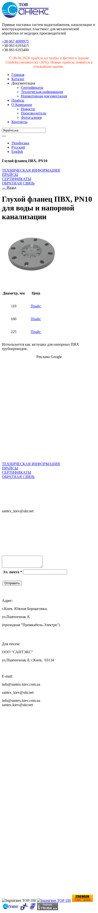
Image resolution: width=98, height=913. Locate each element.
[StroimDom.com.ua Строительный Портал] (82, 900)
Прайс (36, 306)
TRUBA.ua (48, 908)
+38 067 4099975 (15, 41)
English (17, 152)
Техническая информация (42, 92)
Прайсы (17, 100)
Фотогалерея (31, 117)
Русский (18, 147)
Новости (28, 109)
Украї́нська (20, 143)
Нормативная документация (44, 96)
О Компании (21, 105)
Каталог (17, 79)
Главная (17, 75)
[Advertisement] (49, 412)
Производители (33, 113)
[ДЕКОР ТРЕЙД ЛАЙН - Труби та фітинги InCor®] (24, 909)
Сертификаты (32, 87)
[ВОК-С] (32, 909)
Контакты (19, 122)
